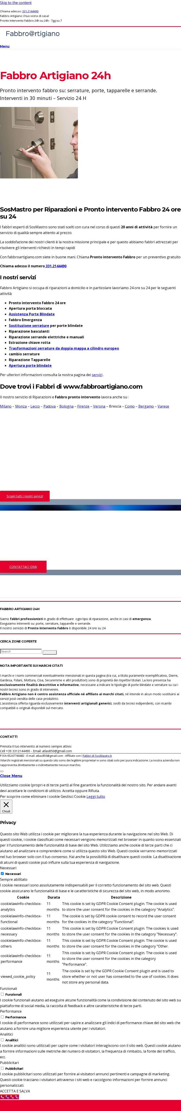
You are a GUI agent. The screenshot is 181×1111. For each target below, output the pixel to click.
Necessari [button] (8, 868)
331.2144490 (30, 11)
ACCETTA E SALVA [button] (15, 1091)
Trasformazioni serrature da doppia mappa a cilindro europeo (64, 348)
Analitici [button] (6, 1034)
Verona (99, 406)
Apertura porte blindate (30, 365)
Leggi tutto (96, 796)
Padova (49, 406)
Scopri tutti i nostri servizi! (25, 496)
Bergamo (146, 406)
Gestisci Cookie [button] (73, 796)
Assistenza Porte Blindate (32, 314)
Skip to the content (16, 2)
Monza (21, 406)
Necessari (13, 874)
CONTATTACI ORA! (23, 567)
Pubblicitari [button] (9, 1062)
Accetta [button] (68, 790)
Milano (5, 406)
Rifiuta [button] (93, 790)
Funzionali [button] (8, 988)
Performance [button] (11, 1011)
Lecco (35, 406)
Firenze (83, 406)
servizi (97, 374)
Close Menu (11, 776)
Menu (4, 46)
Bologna (66, 406)
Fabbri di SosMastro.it (97, 756)
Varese (163, 406)
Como (130, 406)
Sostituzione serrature (29, 325)
